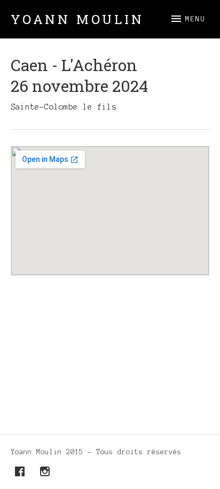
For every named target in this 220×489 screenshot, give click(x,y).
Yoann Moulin (77, 19)
